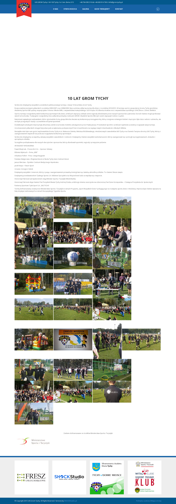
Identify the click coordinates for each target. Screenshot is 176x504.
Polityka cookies (143, 501)
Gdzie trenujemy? (102, 9)
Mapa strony (156, 501)
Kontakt (119, 9)
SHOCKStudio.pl (70, 501)
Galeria (85, 9)
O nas (55, 9)
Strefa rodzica (70, 9)
